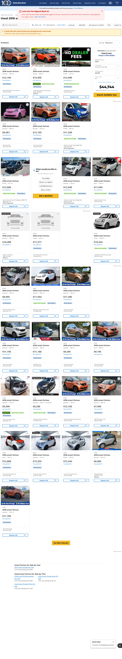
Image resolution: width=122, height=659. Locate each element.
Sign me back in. (40, 17)
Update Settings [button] (114, 90)
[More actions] (26, 96)
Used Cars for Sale (6, 15)
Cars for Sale (54, 3)
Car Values (43, 3)
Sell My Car (66, 3)
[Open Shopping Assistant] (119, 645)
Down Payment (99, 71)
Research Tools (90, 3)
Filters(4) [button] (38, 25)
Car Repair (102, 3)
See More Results (61, 543)
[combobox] (15, 25)
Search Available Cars (107, 95)
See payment (6, 80)
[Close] (113, 642)
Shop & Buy (77, 3)
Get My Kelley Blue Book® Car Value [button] (107, 82)
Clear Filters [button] (61, 25)
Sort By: (101, 43)
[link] (6, 84)
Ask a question (46, 196)
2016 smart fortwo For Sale (24, 567)
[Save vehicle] (27, 49)
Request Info (13, 97)
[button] (110, 3)
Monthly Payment (99, 59)
